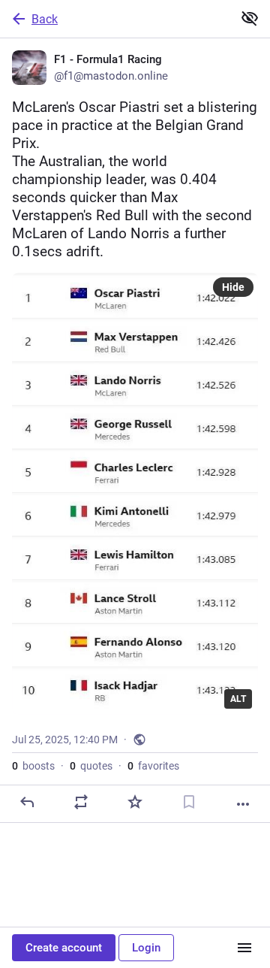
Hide (233, 287)
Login (146, 947)
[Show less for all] (250, 18)
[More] (243, 804)
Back (45, 19)
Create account (64, 947)
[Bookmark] (189, 802)
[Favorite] (135, 802)
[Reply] (27, 802)
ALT (238, 699)
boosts (33, 766)
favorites (153, 766)
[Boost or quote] (81, 802)
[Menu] (244, 947)
